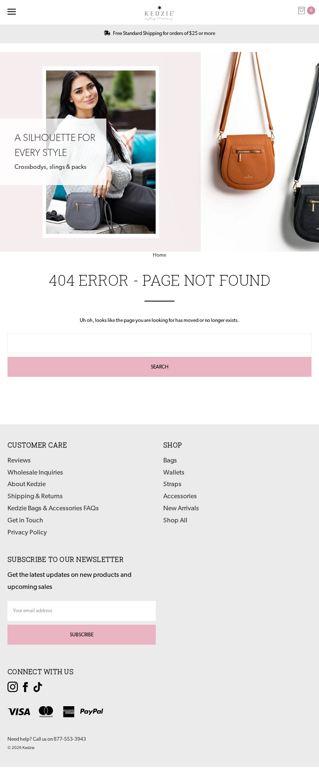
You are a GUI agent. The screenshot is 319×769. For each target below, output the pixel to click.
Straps (172, 484)
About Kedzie (26, 484)
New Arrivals (181, 508)
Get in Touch (25, 520)
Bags (170, 460)
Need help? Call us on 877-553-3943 (46, 739)
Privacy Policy (27, 532)
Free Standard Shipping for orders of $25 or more (163, 33)
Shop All (175, 520)
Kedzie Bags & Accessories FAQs (53, 508)
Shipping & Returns (35, 496)
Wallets (173, 473)
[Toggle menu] (11, 11)
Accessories (180, 496)
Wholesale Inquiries (35, 473)
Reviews (19, 460)
